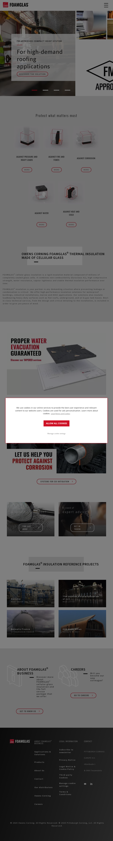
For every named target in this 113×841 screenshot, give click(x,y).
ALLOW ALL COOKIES (56, 423)
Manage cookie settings (56, 433)
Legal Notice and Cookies (60, 413)
